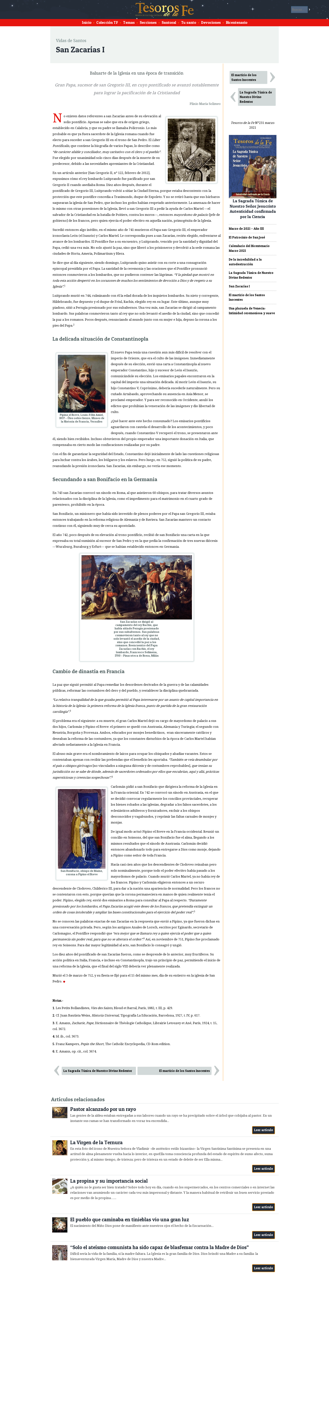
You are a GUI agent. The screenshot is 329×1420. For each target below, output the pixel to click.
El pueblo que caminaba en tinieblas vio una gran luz (129, 1219)
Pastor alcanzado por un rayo (103, 1109)
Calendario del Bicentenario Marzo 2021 (249, 248)
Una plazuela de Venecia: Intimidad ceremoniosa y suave (252, 310)
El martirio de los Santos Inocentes (184, 1071)
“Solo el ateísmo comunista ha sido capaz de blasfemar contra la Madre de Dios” (159, 1247)
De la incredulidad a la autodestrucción (245, 262)
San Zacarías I (239, 286)
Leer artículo (263, 1130)
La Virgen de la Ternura (96, 1142)
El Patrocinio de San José (247, 237)
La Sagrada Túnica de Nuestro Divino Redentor (97, 1071)
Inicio (86, 22)
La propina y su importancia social (109, 1181)
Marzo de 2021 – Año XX (246, 228)
